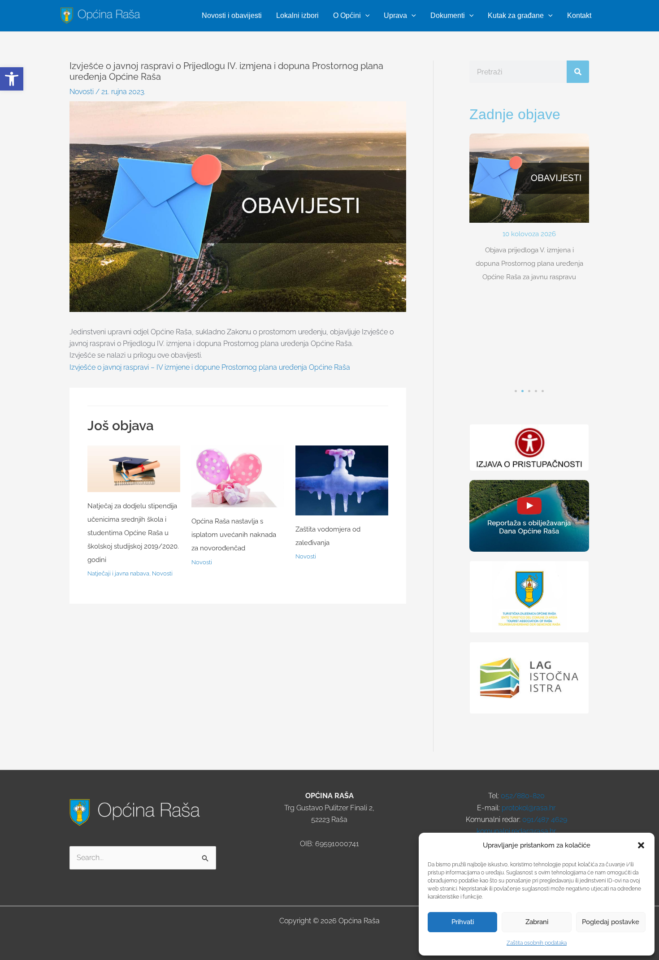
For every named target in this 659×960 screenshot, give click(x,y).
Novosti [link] (81, 91)
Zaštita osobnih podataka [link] (537, 943)
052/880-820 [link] (523, 795)
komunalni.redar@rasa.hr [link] (516, 831)
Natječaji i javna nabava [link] (118, 573)
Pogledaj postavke (610, 922)
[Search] (578, 72)
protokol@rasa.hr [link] (528, 808)
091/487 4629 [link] (544, 819)
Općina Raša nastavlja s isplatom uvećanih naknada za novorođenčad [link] (233, 534)
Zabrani (536, 922)
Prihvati (462, 922)
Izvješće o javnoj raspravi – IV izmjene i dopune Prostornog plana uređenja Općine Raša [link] (209, 367)
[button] (641, 845)
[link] (11, 79)
